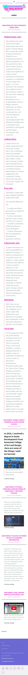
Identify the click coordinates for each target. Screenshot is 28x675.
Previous (4, 631)
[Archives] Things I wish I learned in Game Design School (14, 422)
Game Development (16, 29)
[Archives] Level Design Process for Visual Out (14, 594)
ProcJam (8, 188)
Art (11, 495)
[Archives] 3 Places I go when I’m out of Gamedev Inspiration (14, 538)
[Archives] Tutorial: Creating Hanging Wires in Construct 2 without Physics (14, 490)
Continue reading (9, 478)
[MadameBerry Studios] (14, 8)
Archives (9, 29)
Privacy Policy (5, 648)
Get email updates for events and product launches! (12, 653)
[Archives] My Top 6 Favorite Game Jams (14, 26)
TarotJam (9, 328)
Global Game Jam (12, 36)
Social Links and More (6, 655)
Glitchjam (9, 299)
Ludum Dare (10, 139)
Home (3, 642)
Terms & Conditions (6, 645)
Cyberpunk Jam (12, 243)
